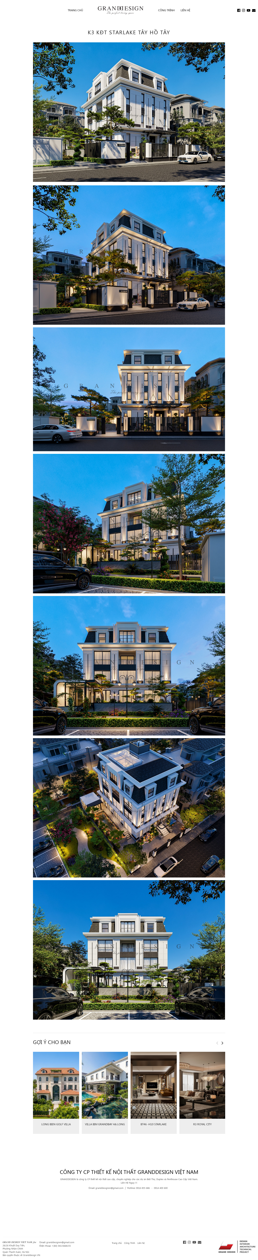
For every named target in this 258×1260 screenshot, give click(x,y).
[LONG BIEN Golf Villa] (56, 1085)
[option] (56, 1094)
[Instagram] (244, 10)
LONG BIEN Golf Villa (56, 1124)
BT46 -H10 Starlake (154, 1124)
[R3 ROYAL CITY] (202, 1085)
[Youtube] (248, 10)
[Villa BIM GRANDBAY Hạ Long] (105, 1085)
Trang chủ (117, 1242)
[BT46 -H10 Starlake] (154, 1085)
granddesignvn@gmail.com (109, 1187)
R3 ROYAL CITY (202, 1124)
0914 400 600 (161, 1187)
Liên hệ (141, 1242)
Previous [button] (217, 1043)
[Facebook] (239, 10)
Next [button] (222, 1043)
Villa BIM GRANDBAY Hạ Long (105, 1124)
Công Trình (129, 1242)
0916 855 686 (143, 1187)
